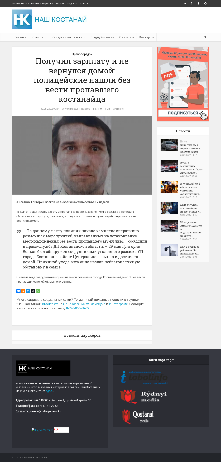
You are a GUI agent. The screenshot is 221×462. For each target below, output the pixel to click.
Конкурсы (146, 37)
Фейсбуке (97, 304)
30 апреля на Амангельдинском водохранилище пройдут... (191, 229)
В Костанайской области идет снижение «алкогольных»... (190, 189)
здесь (49, 391)
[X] (33, 291)
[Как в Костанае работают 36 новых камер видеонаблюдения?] (170, 250)
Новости (37, 37)
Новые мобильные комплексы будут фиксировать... (191, 168)
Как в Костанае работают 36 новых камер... (189, 250)
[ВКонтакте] (18, 291)
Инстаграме (118, 304)
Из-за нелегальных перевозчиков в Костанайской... (190, 146)
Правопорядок (82, 54)
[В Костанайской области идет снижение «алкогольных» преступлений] (170, 187)
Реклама (60, 3)
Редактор (84, 108)
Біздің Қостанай (102, 37)
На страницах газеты (67, 37)
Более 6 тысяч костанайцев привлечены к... (190, 208)
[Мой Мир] (28, 291)
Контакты (85, 3)
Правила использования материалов (33, 3)
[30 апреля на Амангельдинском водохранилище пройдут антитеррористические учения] (170, 226)
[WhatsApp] (38, 291)
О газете (125, 37)
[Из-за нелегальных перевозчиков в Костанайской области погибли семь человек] (170, 145)
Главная (20, 37)
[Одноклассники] (23, 291)
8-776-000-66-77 (77, 308)
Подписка (73, 3)
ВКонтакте (50, 304)
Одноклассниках (76, 304)
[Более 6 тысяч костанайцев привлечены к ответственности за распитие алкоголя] (170, 208)
